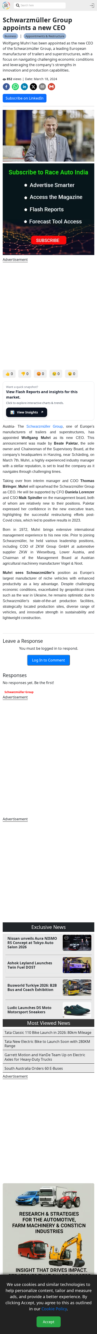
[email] (42, 86)
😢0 (56, 373)
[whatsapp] (15, 86)
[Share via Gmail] (51, 86)
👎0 (24, 373)
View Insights (27, 412)
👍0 (9, 373)
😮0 (71, 373)
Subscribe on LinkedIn (25, 98)
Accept (48, 1321)
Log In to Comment (48, 660)
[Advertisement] (48, 316)
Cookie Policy (54, 1308)
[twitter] (33, 86)
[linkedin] (24, 86)
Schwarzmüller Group (44, 426)
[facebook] (6, 86)
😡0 (40, 373)
